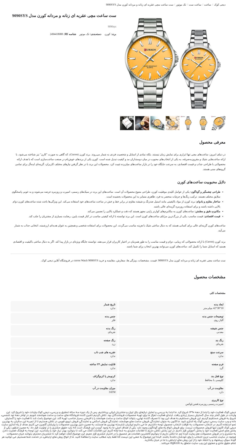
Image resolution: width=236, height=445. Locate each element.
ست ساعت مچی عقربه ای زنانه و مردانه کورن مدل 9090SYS (139, 4)
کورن (107, 34)
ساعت (207, 4)
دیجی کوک (219, 4)
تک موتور (181, 4)
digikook (175, 443)
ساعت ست (195, 4)
